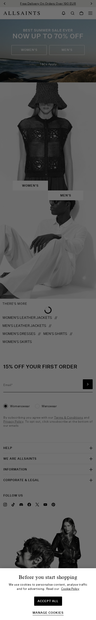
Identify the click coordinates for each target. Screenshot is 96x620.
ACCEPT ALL (48, 601)
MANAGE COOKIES (48, 612)
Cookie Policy (70, 589)
